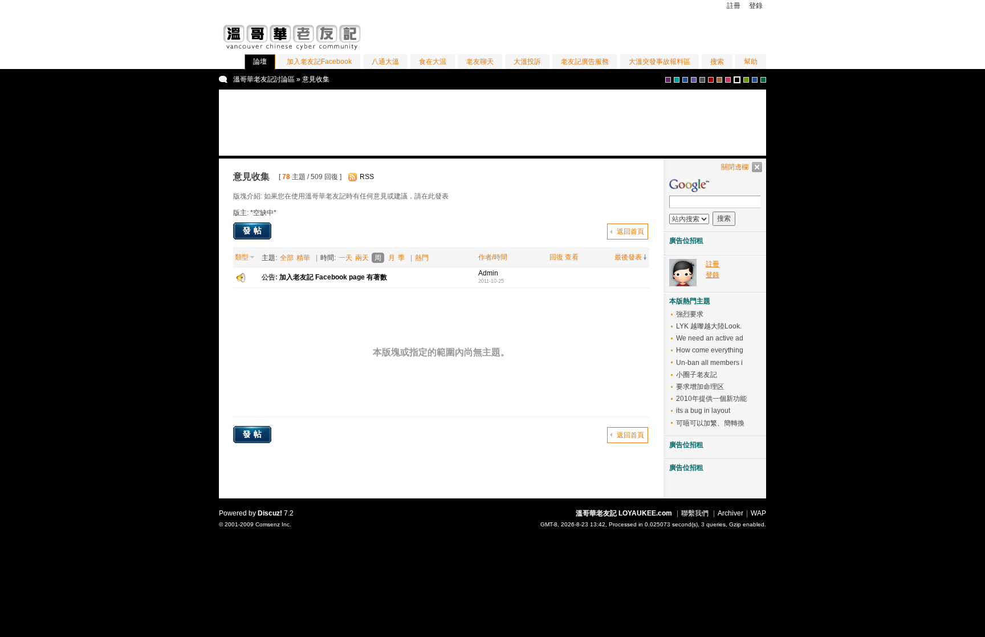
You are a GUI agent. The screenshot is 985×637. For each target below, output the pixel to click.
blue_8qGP (755, 80)
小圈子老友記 (696, 375)
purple (668, 80)
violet (694, 80)
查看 (572, 257)
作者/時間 (492, 257)
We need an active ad (709, 338)
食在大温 (432, 62)
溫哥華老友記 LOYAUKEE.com (624, 513)
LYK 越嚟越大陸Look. (709, 326)
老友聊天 (480, 62)
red (711, 80)
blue (685, 80)
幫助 (751, 62)
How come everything (709, 350)
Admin (488, 273)
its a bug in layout (703, 411)
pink (728, 80)
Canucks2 (763, 80)
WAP (758, 513)
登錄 (756, 6)
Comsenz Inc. (273, 524)
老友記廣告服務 (585, 62)
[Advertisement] (632, 34)
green (746, 80)
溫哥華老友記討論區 (264, 79)
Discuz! (270, 513)
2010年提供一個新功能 (711, 399)
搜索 (717, 62)
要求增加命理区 (700, 387)
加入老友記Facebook (319, 62)
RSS (367, 177)
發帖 (253, 230)
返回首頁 (630, 232)
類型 (242, 257)
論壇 (260, 62)
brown (719, 80)
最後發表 (628, 257)
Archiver (730, 513)
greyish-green (676, 80)
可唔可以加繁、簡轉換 (710, 423)
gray (702, 80)
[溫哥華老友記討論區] (293, 52)
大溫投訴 (527, 62)
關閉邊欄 (734, 167)
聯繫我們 (695, 513)
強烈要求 (689, 314)
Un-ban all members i (709, 363)
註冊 (733, 6)
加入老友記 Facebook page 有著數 (333, 277)
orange (737, 79)
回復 (556, 257)
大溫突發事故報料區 (659, 62)
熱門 (422, 258)
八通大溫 (385, 62)
